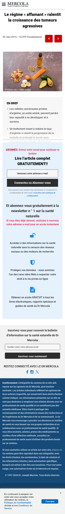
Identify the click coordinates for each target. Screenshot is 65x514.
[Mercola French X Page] (37, 372)
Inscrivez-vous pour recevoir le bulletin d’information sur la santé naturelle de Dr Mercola (32, 335)
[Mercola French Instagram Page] (32, 372)
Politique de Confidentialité (17, 502)
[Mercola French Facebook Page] (27, 372)
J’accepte (49, 501)
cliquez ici (57, 450)
